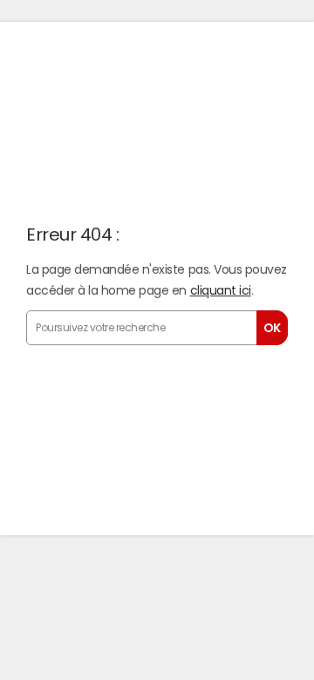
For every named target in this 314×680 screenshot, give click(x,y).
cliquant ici (220, 290)
